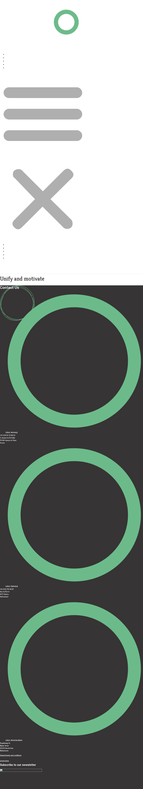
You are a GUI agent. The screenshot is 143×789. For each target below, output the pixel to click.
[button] (43, 156)
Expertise (14, 57)
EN (11, 272)
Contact (14, 67)
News (13, 64)
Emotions (15, 61)
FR (70, 262)
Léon (12, 54)
